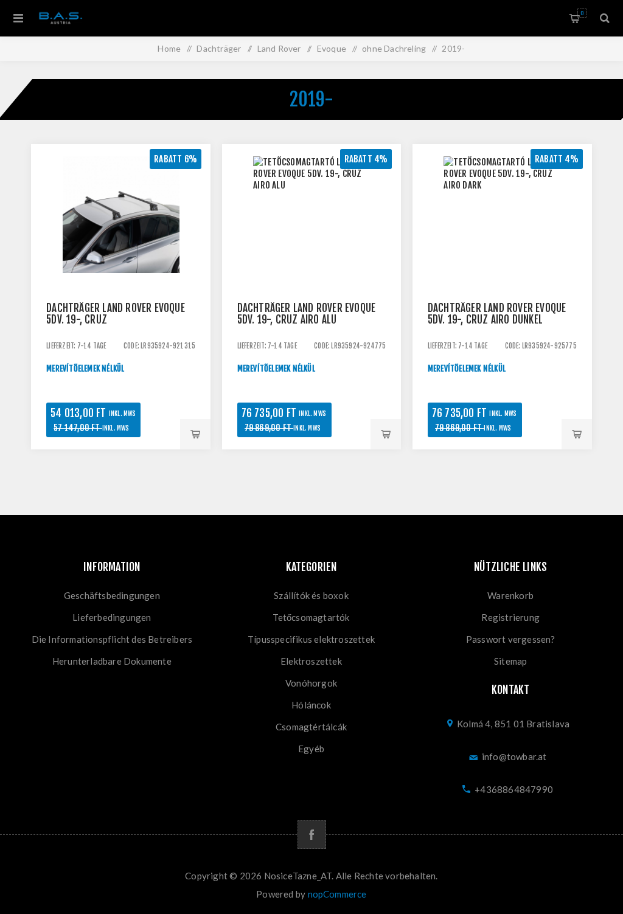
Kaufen (195, 434)
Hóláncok (311, 704)
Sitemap (510, 661)
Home (169, 48)
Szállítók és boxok (311, 595)
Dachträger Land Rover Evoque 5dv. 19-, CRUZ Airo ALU (306, 313)
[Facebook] (312, 834)
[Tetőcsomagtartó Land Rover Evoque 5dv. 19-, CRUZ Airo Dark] (502, 234)
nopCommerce (337, 893)
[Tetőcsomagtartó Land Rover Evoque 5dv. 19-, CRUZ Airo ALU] (312, 234)
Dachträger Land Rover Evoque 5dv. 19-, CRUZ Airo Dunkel (497, 313)
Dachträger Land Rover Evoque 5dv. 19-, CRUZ (115, 313)
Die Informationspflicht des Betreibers (112, 639)
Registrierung (510, 617)
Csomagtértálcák (311, 726)
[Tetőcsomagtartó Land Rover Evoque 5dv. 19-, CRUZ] (121, 234)
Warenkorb (581, 13)
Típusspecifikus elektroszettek (311, 639)
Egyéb (311, 748)
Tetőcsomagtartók (311, 617)
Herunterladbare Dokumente (112, 661)
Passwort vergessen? (510, 639)
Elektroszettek (311, 661)
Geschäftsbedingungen (112, 595)
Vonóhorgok (311, 682)
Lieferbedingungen (111, 617)
